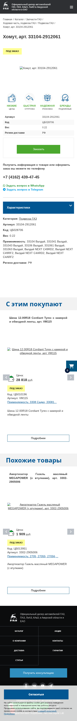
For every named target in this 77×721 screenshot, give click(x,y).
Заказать (38, 149)
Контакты (58, 641)
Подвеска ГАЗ (28, 218)
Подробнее (38, 438)
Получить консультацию (38, 672)
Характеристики (18, 207)
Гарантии (58, 650)
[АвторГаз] (13, 617)
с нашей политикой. (47, 711)
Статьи (19, 660)
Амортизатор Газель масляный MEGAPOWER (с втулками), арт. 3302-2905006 (38, 477)
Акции (57, 631)
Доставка (19, 650)
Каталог (19, 631)
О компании (19, 641)
